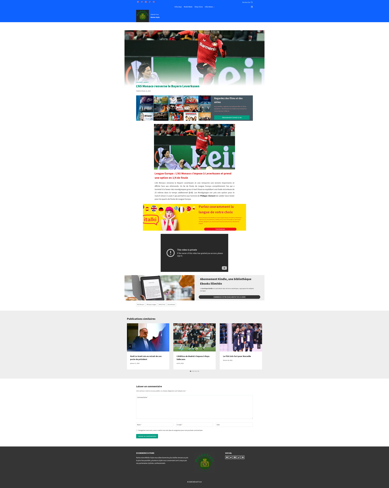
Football (139, 82)
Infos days (178, 7)
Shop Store (198, 7)
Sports (146, 82)
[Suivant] (258, 346)
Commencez (220, 229)
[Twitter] (142, 2)
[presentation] (148, 337)
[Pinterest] (153, 2)
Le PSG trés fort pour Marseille (237, 356)
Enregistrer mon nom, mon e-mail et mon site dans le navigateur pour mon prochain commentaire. (170, 430)
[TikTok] (149, 2)
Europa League (151, 304)
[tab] (190, 371)
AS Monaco (140, 304)
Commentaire (142, 397)
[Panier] (252, 7)
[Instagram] (145, 2)
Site (218, 425)
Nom (139, 425)
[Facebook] (138, 2)
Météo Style (149, 457)
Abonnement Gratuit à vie (232, 117)
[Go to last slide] (130, 346)
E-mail (179, 425)
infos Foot (162, 304)
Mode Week (188, 7)
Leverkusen (171, 304)
